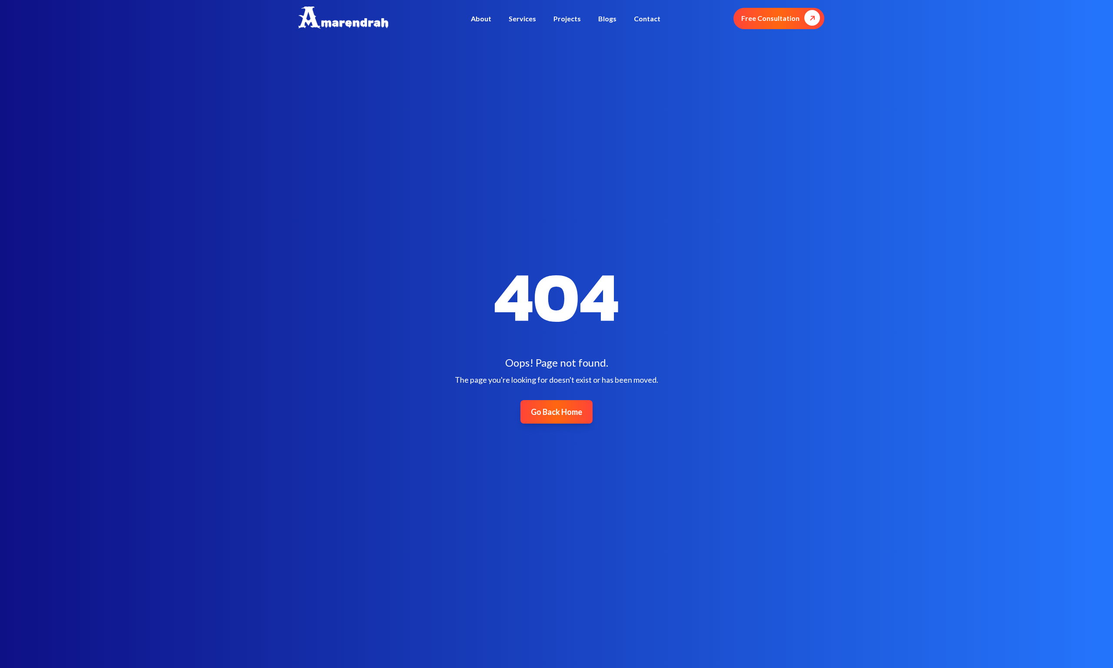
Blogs (607, 18)
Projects (567, 18)
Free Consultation (770, 18)
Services (522, 18)
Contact (647, 18)
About (481, 18)
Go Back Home (556, 412)
